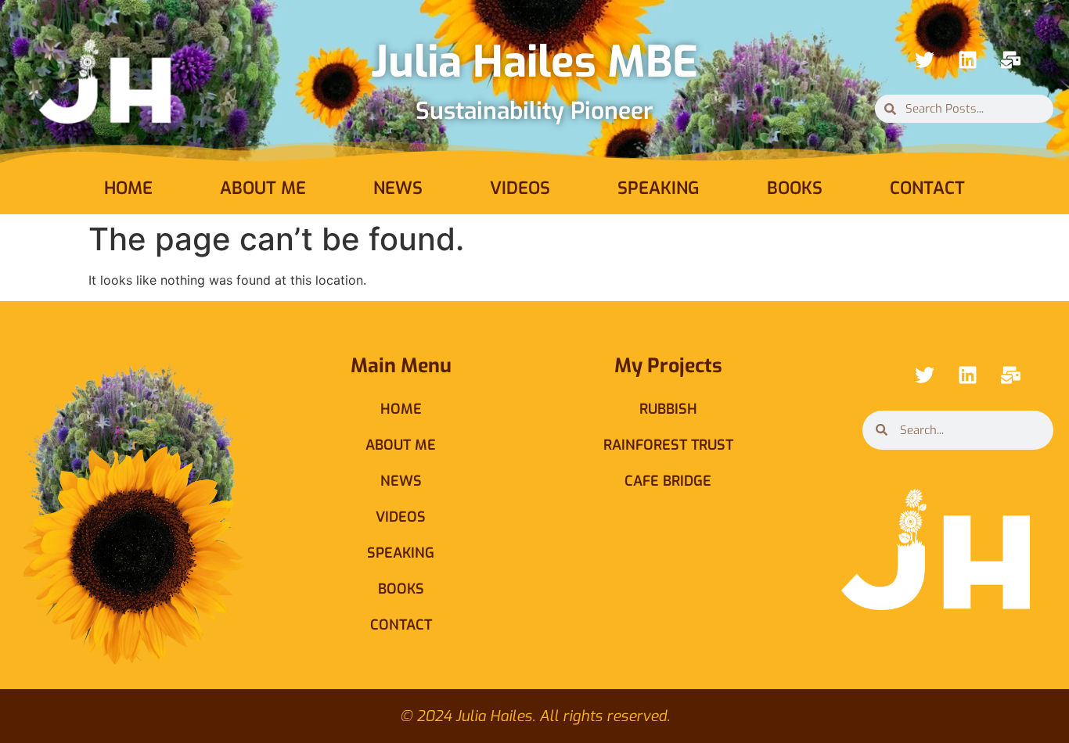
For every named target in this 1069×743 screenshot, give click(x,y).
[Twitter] (924, 59)
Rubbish (668, 409)
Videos (520, 188)
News (398, 188)
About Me (263, 188)
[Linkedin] (967, 59)
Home (128, 188)
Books (794, 188)
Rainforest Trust (668, 445)
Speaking (658, 188)
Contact (927, 188)
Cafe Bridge (667, 481)
